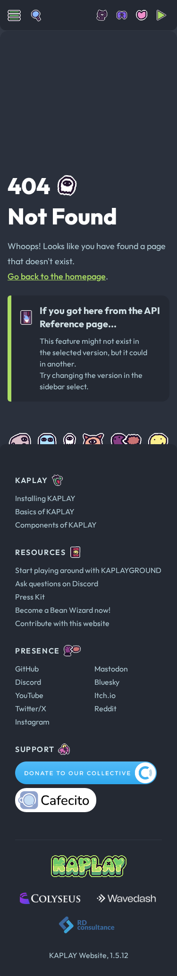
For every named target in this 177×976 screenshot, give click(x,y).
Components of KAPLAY (56, 524)
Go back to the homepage (57, 276)
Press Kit (30, 596)
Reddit (105, 708)
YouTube (29, 695)
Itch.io (105, 695)
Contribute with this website (62, 623)
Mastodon (111, 668)
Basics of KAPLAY (45, 511)
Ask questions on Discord (56, 583)
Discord (28, 682)
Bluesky (106, 682)
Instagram (32, 721)
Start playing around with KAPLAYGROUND (88, 570)
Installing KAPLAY (45, 498)
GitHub (27, 668)
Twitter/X (30, 708)
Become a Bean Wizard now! (62, 610)
